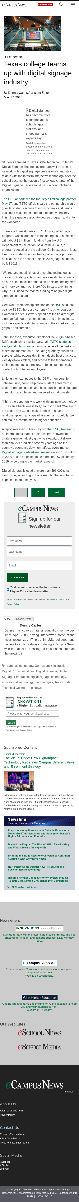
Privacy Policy (13, 604)
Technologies (44, 682)
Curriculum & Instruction (51, 665)
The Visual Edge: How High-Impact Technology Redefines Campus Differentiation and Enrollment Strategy (39, 762)
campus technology (20, 665)
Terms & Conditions (58, 599)
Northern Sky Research (58, 429)
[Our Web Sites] (39, 1032)
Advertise (68, 1091)
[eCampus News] (14, 5)
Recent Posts (23, 618)
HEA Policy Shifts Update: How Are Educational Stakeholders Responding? (36, 868)
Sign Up (11, 723)
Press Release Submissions (14, 1142)
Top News (35, 687)
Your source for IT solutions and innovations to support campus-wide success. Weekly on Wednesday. (39, 972)
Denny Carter (30, 625)
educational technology (17, 682)
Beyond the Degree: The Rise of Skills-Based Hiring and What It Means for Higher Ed (38, 846)
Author (7, 618)
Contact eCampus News (12, 1134)
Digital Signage (46, 671)
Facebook (5, 1162)
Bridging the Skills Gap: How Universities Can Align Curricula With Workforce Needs (39, 857)
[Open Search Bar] (61, 5)
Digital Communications (18, 671)
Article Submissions (10, 1138)
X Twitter (4, 1165)
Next (56, 492)
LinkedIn (4, 1168)
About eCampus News (11, 1110)
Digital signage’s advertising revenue (27, 452)
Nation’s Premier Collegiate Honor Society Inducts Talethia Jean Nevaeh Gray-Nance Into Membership (38, 879)
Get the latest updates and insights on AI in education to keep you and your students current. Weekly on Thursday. (39, 1007)
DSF (58, 305)
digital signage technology (48, 676)
